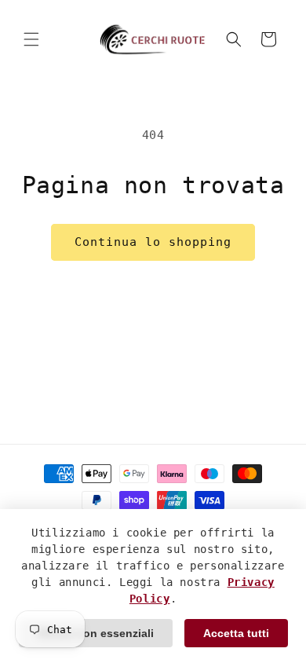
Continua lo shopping (153, 242)
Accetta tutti (236, 633)
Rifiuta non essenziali (96, 633)
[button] (31, 39)
